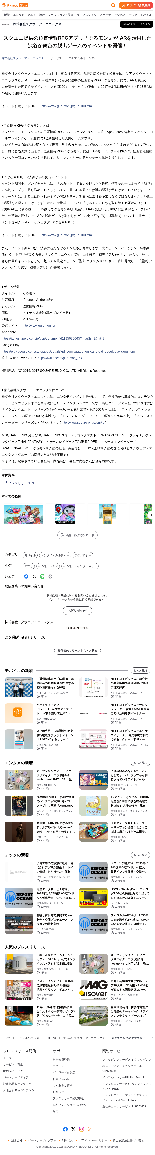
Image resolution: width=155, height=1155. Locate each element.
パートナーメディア (16, 1077)
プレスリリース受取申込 (68, 1098)
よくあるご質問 (62, 1085)
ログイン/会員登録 (138, 5)
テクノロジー (82, 555)
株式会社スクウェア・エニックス (23, 58)
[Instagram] (81, 1129)
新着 (7, 14)
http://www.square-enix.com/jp (83, 422)
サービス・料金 (13, 1064)
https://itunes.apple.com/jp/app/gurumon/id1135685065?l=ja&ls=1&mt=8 (53, 338)
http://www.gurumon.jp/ (39, 325)
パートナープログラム (42, 1140)
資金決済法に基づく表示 (128, 1140)
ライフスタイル (86, 14)
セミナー (58, 1111)
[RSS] (89, 1129)
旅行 (42, 14)
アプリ (28, 566)
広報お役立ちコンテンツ (18, 1090)
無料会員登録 (61, 1059)
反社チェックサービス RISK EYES (124, 1106)
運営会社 (16, 1140)
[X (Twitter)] (34, 576)
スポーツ (105, 14)
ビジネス (120, 14)
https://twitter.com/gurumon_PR (60, 358)
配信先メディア (13, 1070)
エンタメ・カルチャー (55, 555)
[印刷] (50, 576)
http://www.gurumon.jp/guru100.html (67, 106)
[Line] (42, 576)
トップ (6, 1038)
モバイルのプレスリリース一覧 (36, 1038)
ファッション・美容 (60, 14)
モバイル (146, 14)
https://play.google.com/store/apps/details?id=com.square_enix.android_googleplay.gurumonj (68, 351)
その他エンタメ (48, 566)
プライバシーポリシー (93, 1140)
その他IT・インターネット (80, 566)
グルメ (31, 14)
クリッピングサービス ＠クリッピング (126, 1059)
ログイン (58, 1066)
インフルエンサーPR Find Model (123, 1077)
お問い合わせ (77, 610)
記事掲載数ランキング (17, 1083)
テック (133, 14)
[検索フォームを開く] (113, 5)
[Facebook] (26, 576)
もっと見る (140, 670)
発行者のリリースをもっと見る (77, 650)
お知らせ (58, 1091)
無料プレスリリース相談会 (70, 1104)
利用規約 (67, 1140)
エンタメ (18, 14)
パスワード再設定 (64, 1072)
